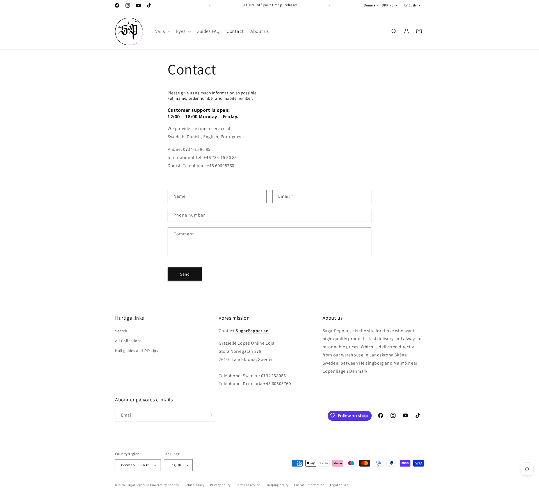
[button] (162, 31)
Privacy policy (220, 485)
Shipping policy (277, 485)
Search (121, 330)
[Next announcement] (329, 5)
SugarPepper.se (138, 485)
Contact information (309, 485)
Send (185, 274)
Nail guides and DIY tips (136, 350)
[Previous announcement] (210, 5)
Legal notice (339, 485)
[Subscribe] (210, 415)
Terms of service (248, 485)
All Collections (128, 340)
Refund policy (194, 485)
